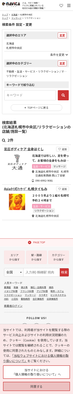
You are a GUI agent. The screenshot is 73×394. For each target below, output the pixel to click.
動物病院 (25, 298)
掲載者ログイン (13, 306)
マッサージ (16, 17)
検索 (64, 272)
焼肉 (51, 287)
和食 (16, 287)
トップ (5, 14)
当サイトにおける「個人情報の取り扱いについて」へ (36, 372)
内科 (6, 298)
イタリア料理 (10, 291)
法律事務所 (52, 298)
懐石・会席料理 (38, 287)
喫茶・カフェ (57, 291)
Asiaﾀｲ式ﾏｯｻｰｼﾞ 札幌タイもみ (25, 189)
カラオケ (43, 295)
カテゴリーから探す (58, 257)
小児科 (14, 298)
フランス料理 (27, 291)
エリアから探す (14, 257)
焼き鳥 (24, 287)
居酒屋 (7, 287)
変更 (62, 35)
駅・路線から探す (36, 257)
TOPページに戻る (38, 107)
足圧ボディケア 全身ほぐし (24, 149)
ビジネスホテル (58, 295)
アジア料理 (42, 291)
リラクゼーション (13, 295)
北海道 (14, 14)
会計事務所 (38, 298)
